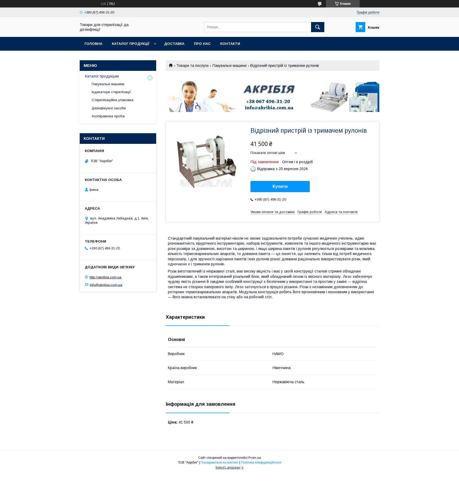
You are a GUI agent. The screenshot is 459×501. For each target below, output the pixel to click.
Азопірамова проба (108, 116)
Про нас (202, 44)
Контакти (230, 44)
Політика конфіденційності (261, 462)
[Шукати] (317, 27)
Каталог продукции (102, 76)
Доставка (174, 44)
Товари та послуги (192, 65)
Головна (93, 44)
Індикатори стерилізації (111, 92)
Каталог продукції (130, 44)
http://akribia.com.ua (105, 277)
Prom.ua (254, 458)
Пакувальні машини (229, 65)
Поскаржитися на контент (220, 462)
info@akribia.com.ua (106, 285)
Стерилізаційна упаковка (112, 100)
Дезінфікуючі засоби (109, 108)
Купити (280, 186)
